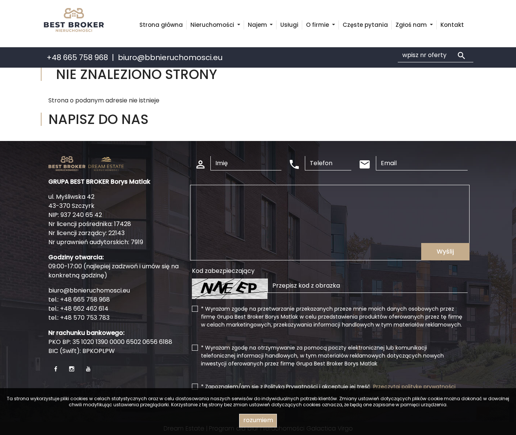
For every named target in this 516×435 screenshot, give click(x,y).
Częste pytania (365, 25)
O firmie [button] (318, 25)
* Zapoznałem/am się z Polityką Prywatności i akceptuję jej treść (328, 386)
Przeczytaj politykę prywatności (414, 386)
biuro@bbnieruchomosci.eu (170, 57)
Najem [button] (258, 25)
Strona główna (161, 25)
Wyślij (445, 251)
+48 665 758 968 (77, 57)
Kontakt (452, 25)
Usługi (289, 25)
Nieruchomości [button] (213, 25)
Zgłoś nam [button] (411, 25)
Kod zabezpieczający (223, 270)
